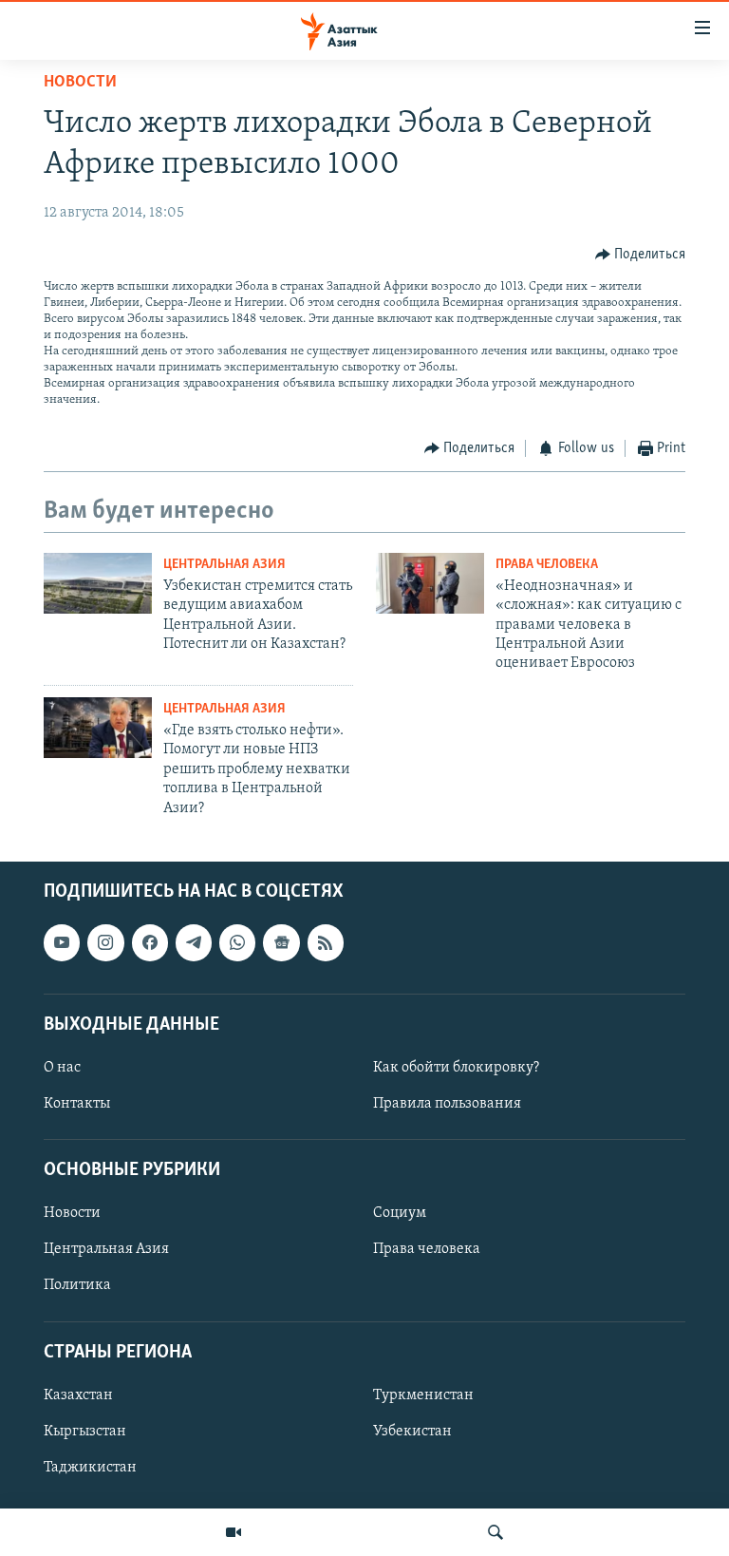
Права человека (546, 565)
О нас (62, 1067)
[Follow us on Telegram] (194, 942)
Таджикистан (90, 1467)
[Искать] (495, 1532)
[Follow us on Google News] (281, 942)
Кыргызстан (85, 1431)
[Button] (640, 254)
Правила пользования (447, 1103)
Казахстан (78, 1395)
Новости (80, 82)
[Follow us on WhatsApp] (237, 942)
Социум (399, 1213)
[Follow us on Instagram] (105, 942)
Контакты (77, 1103)
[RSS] (326, 942)
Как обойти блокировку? (456, 1067)
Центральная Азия (224, 565)
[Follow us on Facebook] (150, 942)
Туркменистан (423, 1395)
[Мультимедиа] (233, 1532)
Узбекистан (412, 1431)
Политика (77, 1285)
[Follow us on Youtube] (62, 942)
